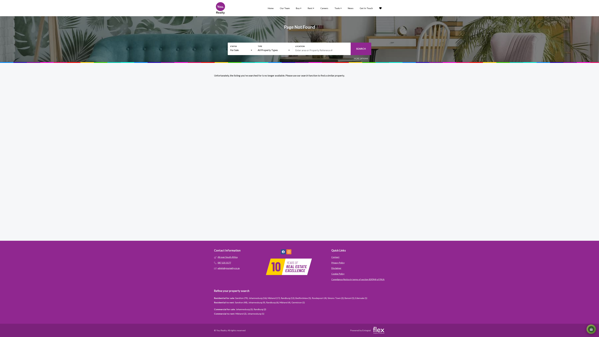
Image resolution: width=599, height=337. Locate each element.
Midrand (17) (274, 298)
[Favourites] (380, 8)
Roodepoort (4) (319, 298)
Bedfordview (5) (303, 298)
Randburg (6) (272, 302)
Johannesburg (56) (258, 298)
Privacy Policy (338, 262)
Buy (298, 8)
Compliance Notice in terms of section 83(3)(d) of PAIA (358, 279)
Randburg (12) (288, 298)
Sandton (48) (241, 302)
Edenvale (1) (361, 298)
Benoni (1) (349, 298)
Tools (337, 8)
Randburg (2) (260, 309)
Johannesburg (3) (244, 309)
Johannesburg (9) (256, 302)
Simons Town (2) (336, 298)
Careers (324, 8)
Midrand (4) (285, 302)
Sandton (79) (241, 298)
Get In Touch (366, 8)
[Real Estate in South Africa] (220, 8)
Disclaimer (336, 268)
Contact (335, 257)
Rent (310, 8)
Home (271, 8)
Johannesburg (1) (255, 313)
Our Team (285, 8)
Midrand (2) (241, 313)
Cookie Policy (337, 273)
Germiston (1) (298, 302)
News (350, 8)
